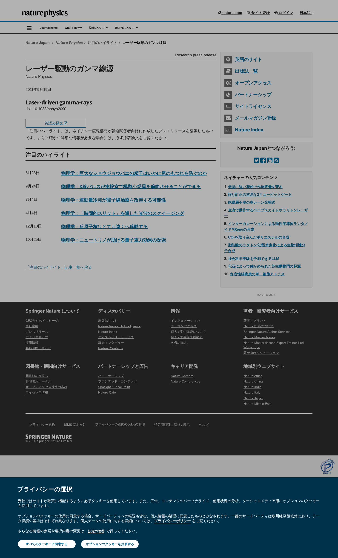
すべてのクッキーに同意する (47, 544)
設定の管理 (96, 531)
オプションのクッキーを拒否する (110, 544)
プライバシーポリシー (172, 520)
